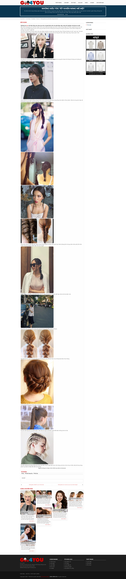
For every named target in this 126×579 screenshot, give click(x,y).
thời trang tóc (29, 473)
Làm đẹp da (68, 565)
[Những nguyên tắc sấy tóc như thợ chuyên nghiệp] (44, 512)
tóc (27, 25)
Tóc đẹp (33, 18)
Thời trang (52, 561)
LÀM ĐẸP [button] (66, 2)
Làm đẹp (28, 18)
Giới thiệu (22, 573)
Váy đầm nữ (68, 561)
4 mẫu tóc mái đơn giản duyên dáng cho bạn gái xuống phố (59, 510)
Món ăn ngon (68, 566)
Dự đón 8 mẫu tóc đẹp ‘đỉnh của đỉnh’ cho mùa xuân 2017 (43, 496)
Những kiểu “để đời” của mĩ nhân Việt (36, 484)
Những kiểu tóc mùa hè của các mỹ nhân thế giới (67, 484)
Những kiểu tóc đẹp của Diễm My (28, 542)
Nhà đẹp (52, 563)
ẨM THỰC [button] (73, 2)
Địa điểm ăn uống (69, 568)
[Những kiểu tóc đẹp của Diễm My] (28, 534)
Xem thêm (31, 521)
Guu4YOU (22, 18)
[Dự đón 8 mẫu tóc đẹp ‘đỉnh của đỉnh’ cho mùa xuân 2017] (44, 494)
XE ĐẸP (92, 2)
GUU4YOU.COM (45, 576)
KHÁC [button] (86, 2)
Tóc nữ (37, 18)
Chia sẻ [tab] (23, 478)
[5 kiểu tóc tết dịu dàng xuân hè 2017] (76, 495)
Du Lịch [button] (80, 2)
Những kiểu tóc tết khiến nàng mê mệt (49, 18)
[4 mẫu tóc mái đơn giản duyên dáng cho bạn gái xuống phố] (60, 500)
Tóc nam (89, 24)
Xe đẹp (52, 568)
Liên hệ (27, 573)
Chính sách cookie (34, 573)
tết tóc (36, 473)
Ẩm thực (52, 566)
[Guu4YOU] (32, 2)
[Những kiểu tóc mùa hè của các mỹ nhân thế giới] (28, 502)
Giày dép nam (100, 2)
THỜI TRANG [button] (58, 2)
